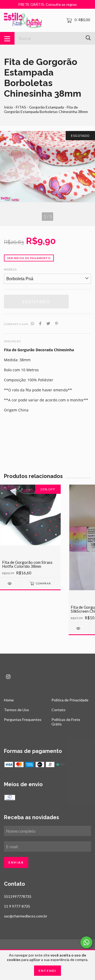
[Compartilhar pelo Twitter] (48, 323)
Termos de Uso (16, 709)
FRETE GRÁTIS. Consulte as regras (47, 4)
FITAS (21, 107)
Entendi (47, 971)
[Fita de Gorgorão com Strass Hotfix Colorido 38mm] (10, 583)
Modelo (10, 269)
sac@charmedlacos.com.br (25, 916)
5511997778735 (17, 896)
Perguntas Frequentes (22, 719)
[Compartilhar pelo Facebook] (40, 323)
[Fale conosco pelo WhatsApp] (86, 942)
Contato (58, 709)
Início (8, 107)
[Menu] (7, 38)
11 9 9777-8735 (17, 906)
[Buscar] (88, 38)
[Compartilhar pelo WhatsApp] (32, 323)
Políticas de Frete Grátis (65, 721)
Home (9, 700)
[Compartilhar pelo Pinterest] (56, 323)
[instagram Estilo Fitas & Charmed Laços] (8, 676)
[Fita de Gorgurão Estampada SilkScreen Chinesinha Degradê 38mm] (79, 628)
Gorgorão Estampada (46, 107)
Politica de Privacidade (69, 700)
